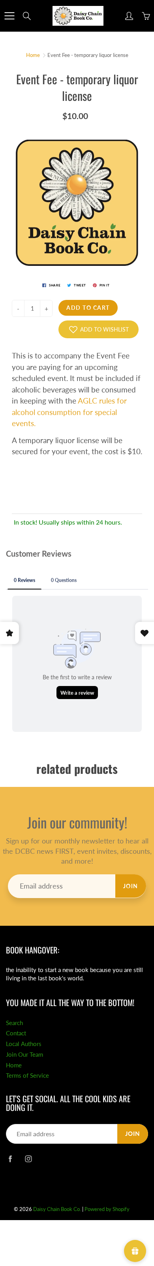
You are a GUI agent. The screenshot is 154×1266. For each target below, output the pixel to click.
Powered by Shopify (107, 1209)
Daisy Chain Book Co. (57, 1209)
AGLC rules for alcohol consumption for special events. (69, 412)
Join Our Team (24, 1054)
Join (130, 886)
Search (14, 1023)
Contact (16, 1033)
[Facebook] (10, 1159)
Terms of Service (27, 1075)
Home (33, 55)
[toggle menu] (9, 16)
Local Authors (23, 1043)
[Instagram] (28, 1159)
